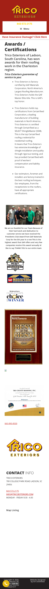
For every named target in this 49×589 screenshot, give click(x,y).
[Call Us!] (6, 583)
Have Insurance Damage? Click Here (24, 37)
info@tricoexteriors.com (19, 494)
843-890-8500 (11, 423)
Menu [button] (26, 28)
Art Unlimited (39, 581)
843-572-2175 (24, 23)
